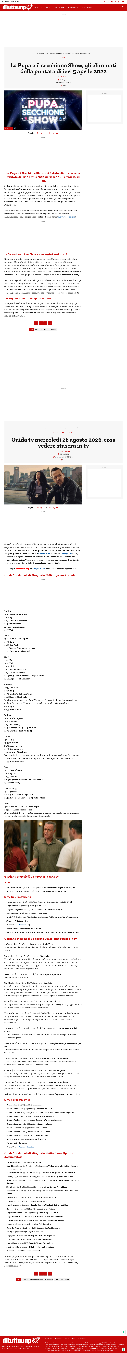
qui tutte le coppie (66, 217)
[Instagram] (108, 2)
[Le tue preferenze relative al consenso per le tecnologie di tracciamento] (123, 1349)
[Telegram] (112, 2)
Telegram (41, 133)
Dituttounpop (40, 53)
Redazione (65, 77)
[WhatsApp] (119, 2)
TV (46, 53)
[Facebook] (105, 2)
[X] (115, 2)
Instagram (53, 133)
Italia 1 (37, 329)
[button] (123, 7)
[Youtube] (123, 2)
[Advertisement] (63, 29)
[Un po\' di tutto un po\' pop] (17, 7)
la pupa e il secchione (48, 329)
